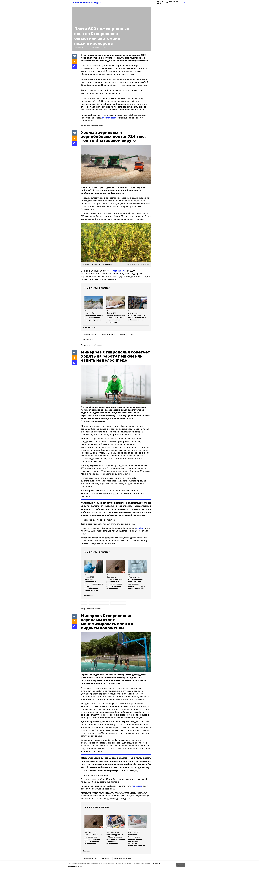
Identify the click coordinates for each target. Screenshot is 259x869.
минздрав (105, 858)
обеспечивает (109, 118)
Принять (180, 865)
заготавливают (116, 271)
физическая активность (98, 603)
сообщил (140, 528)
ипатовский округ (108, 335)
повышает (137, 786)
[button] (116, 164)
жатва (132, 335)
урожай (122, 335)
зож (84, 603)
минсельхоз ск (88, 339)
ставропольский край (90, 335)
